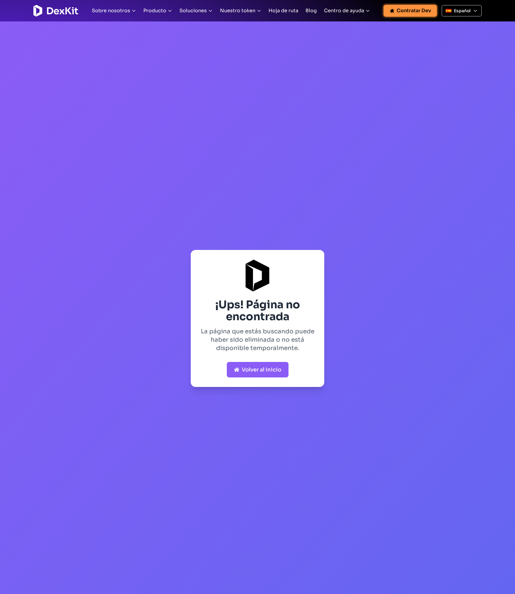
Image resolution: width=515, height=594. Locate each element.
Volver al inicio (261, 369)
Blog (311, 10)
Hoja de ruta (283, 10)
